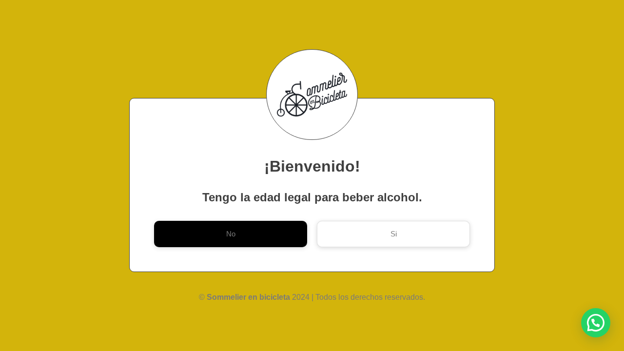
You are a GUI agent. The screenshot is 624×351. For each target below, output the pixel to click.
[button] (595, 322)
